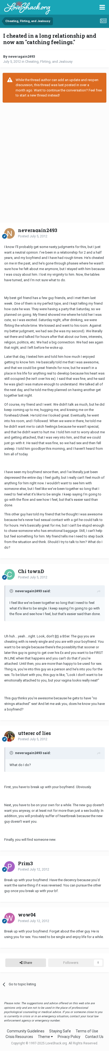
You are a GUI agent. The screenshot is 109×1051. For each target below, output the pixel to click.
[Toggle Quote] (12, 591)
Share (27, 963)
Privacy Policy (69, 1037)
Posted (32, 236)
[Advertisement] (54, 162)
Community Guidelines (25, 1031)
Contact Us (94, 1037)
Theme (44, 1037)
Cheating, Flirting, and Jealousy (48, 62)
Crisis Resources (19, 1037)
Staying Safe (60, 1031)
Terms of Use (87, 1031)
